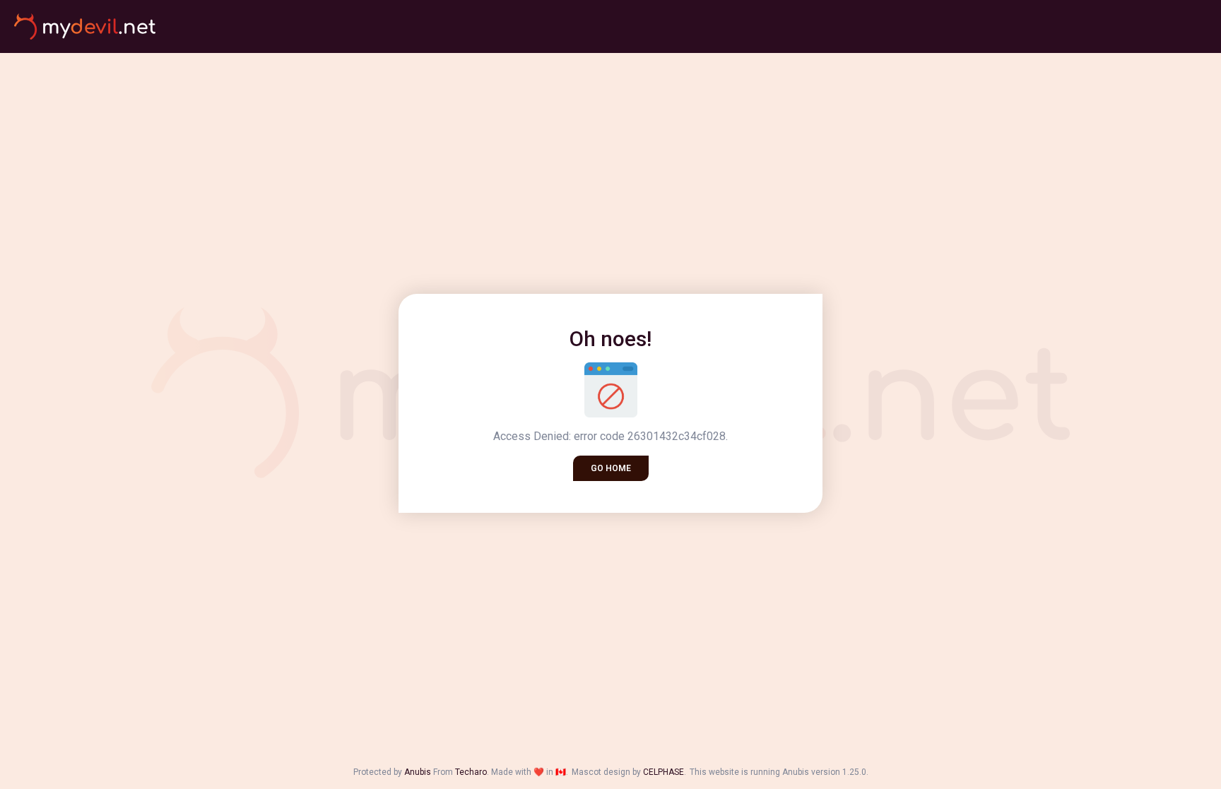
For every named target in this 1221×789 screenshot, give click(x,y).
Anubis (417, 772)
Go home (611, 468)
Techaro (471, 772)
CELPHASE (663, 772)
